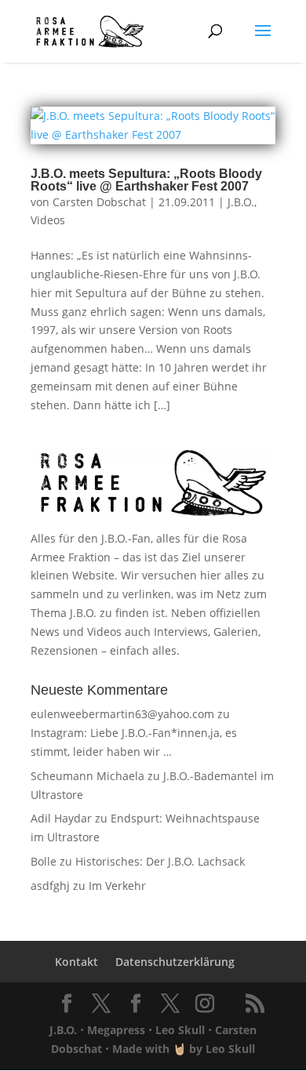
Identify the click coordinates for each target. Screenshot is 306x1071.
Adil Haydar (61, 818)
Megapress (116, 1029)
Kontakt (76, 961)
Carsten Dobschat (99, 201)
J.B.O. (241, 201)
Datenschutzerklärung (175, 961)
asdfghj (50, 885)
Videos (48, 219)
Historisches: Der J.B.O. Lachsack (160, 861)
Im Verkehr (117, 885)
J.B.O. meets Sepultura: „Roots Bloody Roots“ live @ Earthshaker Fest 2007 (146, 180)
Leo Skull (180, 1029)
